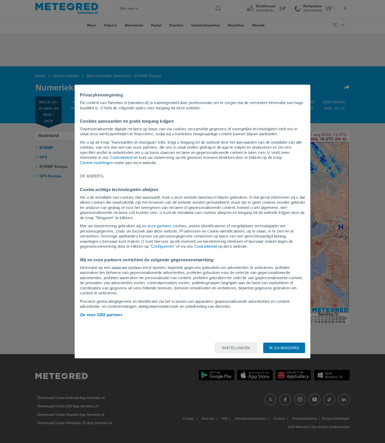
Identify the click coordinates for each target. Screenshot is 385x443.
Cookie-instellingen (96, 162)
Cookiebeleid (121, 157)
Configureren (162, 246)
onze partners (159, 226)
